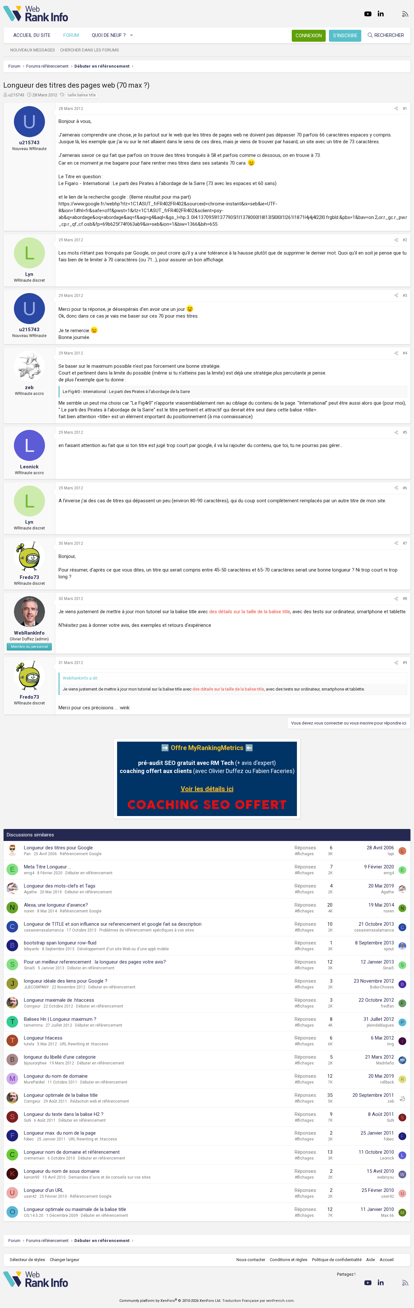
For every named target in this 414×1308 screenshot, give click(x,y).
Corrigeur (32, 1006)
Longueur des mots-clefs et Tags (59, 886)
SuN (27, 1120)
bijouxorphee (35, 1063)
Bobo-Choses (382, 987)
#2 (405, 240)
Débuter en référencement (89, 873)
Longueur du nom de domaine (56, 1076)
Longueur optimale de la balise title (61, 1095)
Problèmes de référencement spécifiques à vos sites (146, 930)
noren (29, 911)
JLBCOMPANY (36, 987)
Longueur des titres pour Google (58, 848)
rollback (387, 1082)
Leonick (387, 1158)
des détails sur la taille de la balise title (249, 612)
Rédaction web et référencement (99, 1101)
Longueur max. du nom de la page (60, 1133)
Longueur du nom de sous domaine (62, 1171)
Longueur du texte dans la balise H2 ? (64, 1114)
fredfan (387, 1006)
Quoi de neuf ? (109, 35)
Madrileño (385, 1063)
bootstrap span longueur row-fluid (60, 943)
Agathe (30, 892)
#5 (405, 432)
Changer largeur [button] (64, 1259)
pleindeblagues (380, 1025)
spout (389, 949)
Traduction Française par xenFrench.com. (258, 1301)
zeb (390, 1101)
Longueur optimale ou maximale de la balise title (75, 1209)
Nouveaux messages (32, 50)
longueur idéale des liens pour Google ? (65, 981)
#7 (405, 543)
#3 (405, 295)
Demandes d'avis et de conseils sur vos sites (110, 1177)
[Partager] (396, 109)
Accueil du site (31, 35)
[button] (132, 35)
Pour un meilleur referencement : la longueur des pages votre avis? (95, 962)
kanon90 (31, 1177)
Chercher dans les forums (89, 50)
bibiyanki (31, 949)
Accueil (387, 1259)
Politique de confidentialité (337, 1259)
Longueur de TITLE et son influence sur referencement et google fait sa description (113, 924)
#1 (405, 108)
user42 (30, 1196)
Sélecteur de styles (27, 1259)
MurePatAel (34, 1082)
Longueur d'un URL (44, 1190)
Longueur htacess (43, 1038)
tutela (29, 1044)
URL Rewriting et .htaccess (84, 1044)
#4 (405, 353)
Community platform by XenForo (170, 1301)
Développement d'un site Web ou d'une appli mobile (123, 949)
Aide (370, 1259)
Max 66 (387, 1215)
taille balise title (82, 95)
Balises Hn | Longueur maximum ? (60, 1019)
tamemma (33, 1025)
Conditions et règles (288, 1259)
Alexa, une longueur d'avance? (56, 905)
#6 (405, 488)
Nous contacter (250, 1259)
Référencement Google (81, 854)
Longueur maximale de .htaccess (59, 1000)
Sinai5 (29, 968)
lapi (391, 854)
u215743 (16, 95)
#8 (405, 598)
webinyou (385, 1177)
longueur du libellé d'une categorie (60, 1057)
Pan (27, 854)
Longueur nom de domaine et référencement (72, 1152)
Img (390, 1044)
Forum (71, 35)
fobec (29, 1139)
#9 (405, 662)
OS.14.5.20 (33, 1215)
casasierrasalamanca (44, 930)
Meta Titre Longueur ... (47, 867)
